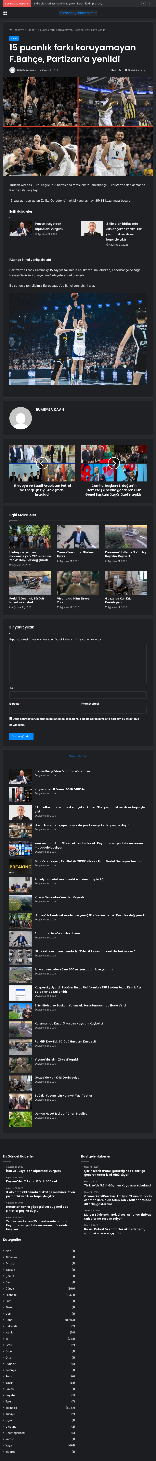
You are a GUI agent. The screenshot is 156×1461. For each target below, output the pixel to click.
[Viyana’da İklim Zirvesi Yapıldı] (78, 583)
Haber (30, 29)
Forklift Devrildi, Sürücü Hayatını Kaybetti (26, 600)
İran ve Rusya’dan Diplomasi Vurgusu (62, 771)
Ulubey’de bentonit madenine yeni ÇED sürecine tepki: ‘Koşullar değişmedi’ (30, 556)
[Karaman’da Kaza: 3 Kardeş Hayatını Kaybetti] (126, 536)
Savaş (9, 1389)
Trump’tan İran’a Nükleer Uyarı (75, 554)
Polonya (10, 1370)
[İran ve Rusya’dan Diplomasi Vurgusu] (21, 228)
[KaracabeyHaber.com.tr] (78, 13)
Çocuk (9, 1276)
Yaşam (9, 1445)
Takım (9, 1401)
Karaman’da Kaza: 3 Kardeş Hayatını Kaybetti (125, 554)
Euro (8, 1301)
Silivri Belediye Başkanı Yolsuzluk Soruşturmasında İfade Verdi (81, 1005)
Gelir (8, 1313)
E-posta (15, 703)
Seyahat (10, 1395)
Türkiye (10, 1414)
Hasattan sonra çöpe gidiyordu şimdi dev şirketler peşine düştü (82, 825)
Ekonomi (10, 1294)
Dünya (9, 1288)
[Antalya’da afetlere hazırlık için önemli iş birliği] (20, 884)
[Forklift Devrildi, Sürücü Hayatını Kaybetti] (30, 583)
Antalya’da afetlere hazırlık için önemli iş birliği (69, 879)
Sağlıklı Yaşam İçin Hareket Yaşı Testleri (64, 1096)
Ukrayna (10, 1426)
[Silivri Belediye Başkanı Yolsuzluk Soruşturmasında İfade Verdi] (20, 1011)
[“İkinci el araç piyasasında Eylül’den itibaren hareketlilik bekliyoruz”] (20, 957)
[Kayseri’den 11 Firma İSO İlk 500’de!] (20, 794)
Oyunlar (10, 1363)
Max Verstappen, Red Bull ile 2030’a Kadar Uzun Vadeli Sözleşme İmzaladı (89, 861)
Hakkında (11, 1326)
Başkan (10, 1269)
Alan (8, 1250)
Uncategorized (15, 1432)
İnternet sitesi (90, 703)
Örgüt (9, 1351)
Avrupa (10, 1263)
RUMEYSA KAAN (27, 70)
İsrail (8, 1345)
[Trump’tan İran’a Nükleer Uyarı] (78, 536)
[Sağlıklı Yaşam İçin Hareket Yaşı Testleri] (20, 1101)
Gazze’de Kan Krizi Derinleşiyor (118, 600)
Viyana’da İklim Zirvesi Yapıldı (73, 600)
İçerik (9, 1332)
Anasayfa (18, 29)
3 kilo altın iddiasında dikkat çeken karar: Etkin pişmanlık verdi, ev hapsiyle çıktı (83, 3)
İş (6, 1338)
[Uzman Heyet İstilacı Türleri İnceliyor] (20, 1119)
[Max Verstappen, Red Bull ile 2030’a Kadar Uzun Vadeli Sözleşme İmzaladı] (20, 866)
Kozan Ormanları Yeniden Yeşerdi (59, 897)
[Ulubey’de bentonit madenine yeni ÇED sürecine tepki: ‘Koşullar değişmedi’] (30, 536)
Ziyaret (10, 1451)
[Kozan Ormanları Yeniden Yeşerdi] (20, 902)
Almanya (11, 1257)
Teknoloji (11, 1407)
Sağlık (9, 1382)
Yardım (9, 1439)
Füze (8, 1307)
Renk (8, 1376)
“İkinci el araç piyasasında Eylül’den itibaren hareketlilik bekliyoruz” (85, 951)
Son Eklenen (78, 756)
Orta (8, 1357)
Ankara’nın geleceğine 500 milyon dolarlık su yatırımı (74, 969)
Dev (8, 1282)
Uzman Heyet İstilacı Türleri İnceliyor (62, 1114)
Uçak (8, 1420)
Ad (12, 688)
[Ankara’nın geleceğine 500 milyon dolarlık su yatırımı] (20, 975)
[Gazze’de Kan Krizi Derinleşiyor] (126, 583)
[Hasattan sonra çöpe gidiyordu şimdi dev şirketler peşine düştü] (20, 830)
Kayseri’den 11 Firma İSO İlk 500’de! (60, 789)
